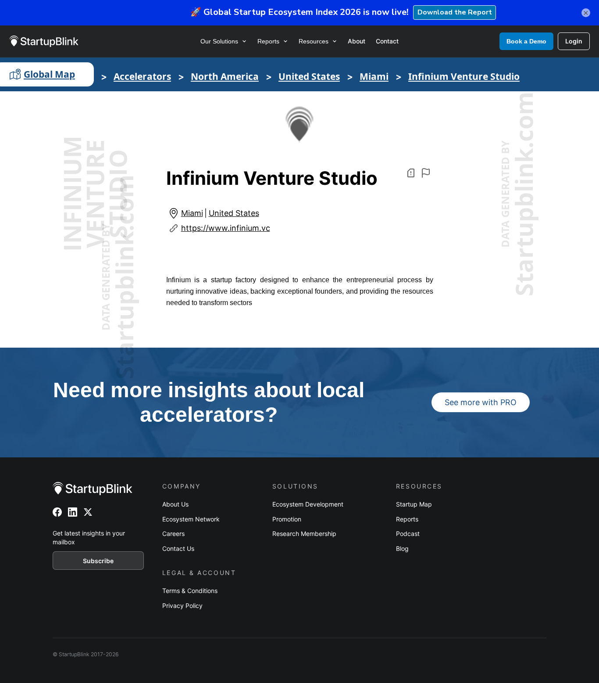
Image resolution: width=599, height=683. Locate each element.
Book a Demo (526, 41)
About (356, 41)
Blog (402, 548)
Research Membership (304, 533)
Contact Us (178, 548)
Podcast (408, 533)
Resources (313, 41)
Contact (387, 41)
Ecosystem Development (307, 504)
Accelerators (142, 76)
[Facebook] (57, 512)
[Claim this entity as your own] (426, 173)
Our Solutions (219, 41)
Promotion (286, 519)
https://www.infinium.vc (225, 228)
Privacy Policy (182, 605)
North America (225, 76)
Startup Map (414, 504)
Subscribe (98, 560)
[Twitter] (88, 512)
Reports (268, 41)
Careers (173, 533)
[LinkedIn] (72, 512)
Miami (374, 76)
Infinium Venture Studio (464, 76)
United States (309, 76)
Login (573, 41)
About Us (175, 504)
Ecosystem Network (191, 519)
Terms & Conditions (189, 590)
